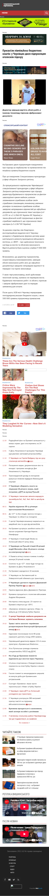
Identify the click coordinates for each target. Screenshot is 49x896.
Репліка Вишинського (16, 794)
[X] (14, 880)
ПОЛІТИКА (12, 857)
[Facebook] (5, 880)
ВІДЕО (12, 870)
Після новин (10, 821)
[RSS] (18, 880)
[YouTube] (9, 880)
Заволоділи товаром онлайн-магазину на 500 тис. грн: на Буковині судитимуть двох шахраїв (31, 762)
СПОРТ (12, 867)
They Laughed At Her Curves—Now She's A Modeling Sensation (24, 424)
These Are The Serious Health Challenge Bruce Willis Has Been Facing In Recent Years (23, 363)
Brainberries (7, 358)
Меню (5, 13)
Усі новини (24, 723)
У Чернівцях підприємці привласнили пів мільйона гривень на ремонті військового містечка (30, 740)
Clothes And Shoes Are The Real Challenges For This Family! (35, 389)
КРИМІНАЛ (12, 860)
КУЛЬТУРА (12, 863)
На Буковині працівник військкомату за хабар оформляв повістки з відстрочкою (29, 751)
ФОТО (12, 873)
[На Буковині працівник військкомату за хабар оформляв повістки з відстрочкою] (9, 751)
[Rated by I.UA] (16, 888)
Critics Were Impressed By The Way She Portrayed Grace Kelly (12, 388)
